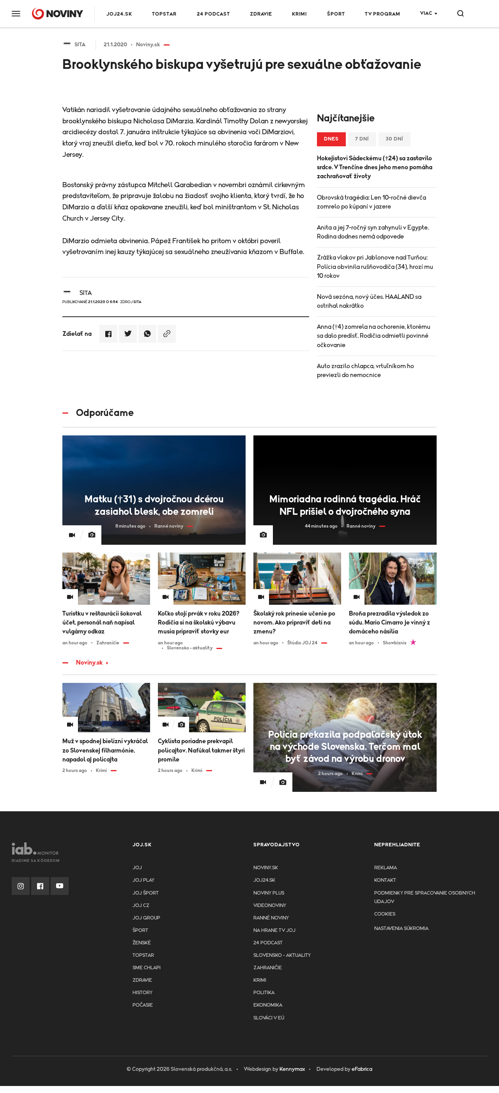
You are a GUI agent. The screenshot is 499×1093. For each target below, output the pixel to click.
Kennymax (292, 1069)
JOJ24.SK (119, 14)
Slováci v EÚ (268, 1018)
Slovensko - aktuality (282, 955)
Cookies (384, 914)
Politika (263, 992)
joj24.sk (264, 880)
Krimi (299, 14)
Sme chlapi (147, 967)
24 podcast (213, 14)
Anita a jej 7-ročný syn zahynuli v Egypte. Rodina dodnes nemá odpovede (373, 232)
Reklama (385, 867)
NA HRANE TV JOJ (274, 930)
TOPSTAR (164, 14)
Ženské (142, 943)
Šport (336, 14)
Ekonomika (267, 1005)
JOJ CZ (141, 905)
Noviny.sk (89, 663)
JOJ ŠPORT (146, 893)
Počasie (143, 1005)
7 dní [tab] (362, 139)
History (142, 992)
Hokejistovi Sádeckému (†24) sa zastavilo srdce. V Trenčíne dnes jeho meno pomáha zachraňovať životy (374, 167)
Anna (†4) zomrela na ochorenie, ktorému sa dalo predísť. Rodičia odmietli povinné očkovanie (373, 336)
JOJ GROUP (146, 918)
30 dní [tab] (394, 139)
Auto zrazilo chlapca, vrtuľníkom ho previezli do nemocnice (365, 370)
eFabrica (362, 1069)
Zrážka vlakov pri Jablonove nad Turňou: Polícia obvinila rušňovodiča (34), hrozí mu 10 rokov (375, 266)
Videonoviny (269, 905)
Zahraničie (267, 967)
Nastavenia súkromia (401, 928)
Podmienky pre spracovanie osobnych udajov (424, 897)
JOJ (137, 867)
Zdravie (261, 14)
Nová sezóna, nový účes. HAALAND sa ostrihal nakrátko (369, 301)
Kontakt (385, 880)
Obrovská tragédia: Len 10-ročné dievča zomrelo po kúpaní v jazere (371, 202)
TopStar (143, 955)
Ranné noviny (271, 918)
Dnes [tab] (331, 139)
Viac (426, 13)
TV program (382, 14)
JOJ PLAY (143, 880)
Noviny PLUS (268, 893)
